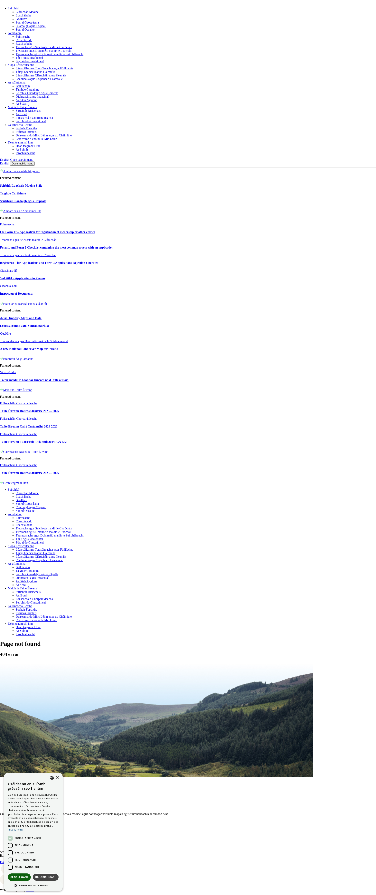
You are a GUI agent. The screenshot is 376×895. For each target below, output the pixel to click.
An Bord (21, 114)
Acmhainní (15, 33)
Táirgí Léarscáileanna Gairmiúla (35, 72)
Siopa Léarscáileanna (21, 64)
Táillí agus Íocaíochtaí (29, 57)
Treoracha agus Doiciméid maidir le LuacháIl (43, 50)
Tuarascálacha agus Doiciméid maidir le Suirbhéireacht (49, 54)
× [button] (57, 777)
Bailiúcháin (23, 86)
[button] (33, 885)
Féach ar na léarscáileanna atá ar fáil (25, 303)
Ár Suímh (22, 149)
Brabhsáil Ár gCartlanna (18, 358)
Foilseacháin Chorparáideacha (34, 117)
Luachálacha (23, 15)
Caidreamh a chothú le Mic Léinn (36, 139)
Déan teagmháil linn (20, 142)
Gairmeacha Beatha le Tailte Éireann (25, 451)
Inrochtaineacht (25, 153)
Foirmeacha (23, 36)
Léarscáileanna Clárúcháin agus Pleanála (41, 75)
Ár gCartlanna (16, 82)
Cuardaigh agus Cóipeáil (31, 26)
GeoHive (21, 19)
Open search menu (21, 159)
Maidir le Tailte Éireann (22, 107)
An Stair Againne (26, 100)
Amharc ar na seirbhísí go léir (21, 171)
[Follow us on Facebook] (0, 872)
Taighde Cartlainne (27, 89)
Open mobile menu (22, 163)
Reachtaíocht (24, 43)
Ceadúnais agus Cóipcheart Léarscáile (39, 79)
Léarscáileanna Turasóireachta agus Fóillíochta (44, 68)
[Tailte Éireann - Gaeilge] (0, 1)
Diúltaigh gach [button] (45, 877)
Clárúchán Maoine (27, 12)
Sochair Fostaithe (26, 128)
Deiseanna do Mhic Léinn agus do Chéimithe (44, 135)
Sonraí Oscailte (25, 29)
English (4, 159)
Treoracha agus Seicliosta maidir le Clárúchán (44, 47)
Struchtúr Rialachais (28, 110)
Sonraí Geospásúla (27, 22)
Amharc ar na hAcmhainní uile (22, 211)
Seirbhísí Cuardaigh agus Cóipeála (37, 93)
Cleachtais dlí (24, 40)
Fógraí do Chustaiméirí (30, 61)
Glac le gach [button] (19, 877)
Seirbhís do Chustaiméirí (31, 121)
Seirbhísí (13, 8)
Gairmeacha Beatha (20, 124)
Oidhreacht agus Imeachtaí (32, 96)
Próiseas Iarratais (26, 131)
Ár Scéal (21, 103)
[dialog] (33, 832)
